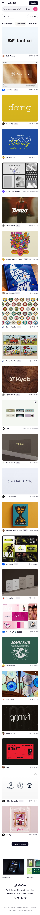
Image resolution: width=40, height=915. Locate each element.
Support (30, 893)
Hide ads (26, 191)
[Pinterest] (25, 897)
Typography (20, 23)
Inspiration (30, 890)
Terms (19, 907)
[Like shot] (30, 56)
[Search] (35, 9)
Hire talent (21, 890)
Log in (33, 3)
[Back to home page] (11, 3)
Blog (18, 893)
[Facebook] (18, 897)
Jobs (9, 910)
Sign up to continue (20, 844)
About (23, 893)
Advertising (11, 893)
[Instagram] (22, 897)
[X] (15, 897)
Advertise (34, 191)
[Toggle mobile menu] (3, 3)
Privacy (25, 907)
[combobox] (13, 9)
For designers (11, 890)
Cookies (33, 907)
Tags (14, 910)
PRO (16, 89)
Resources (28, 910)
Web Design (33, 23)
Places (20, 910)
